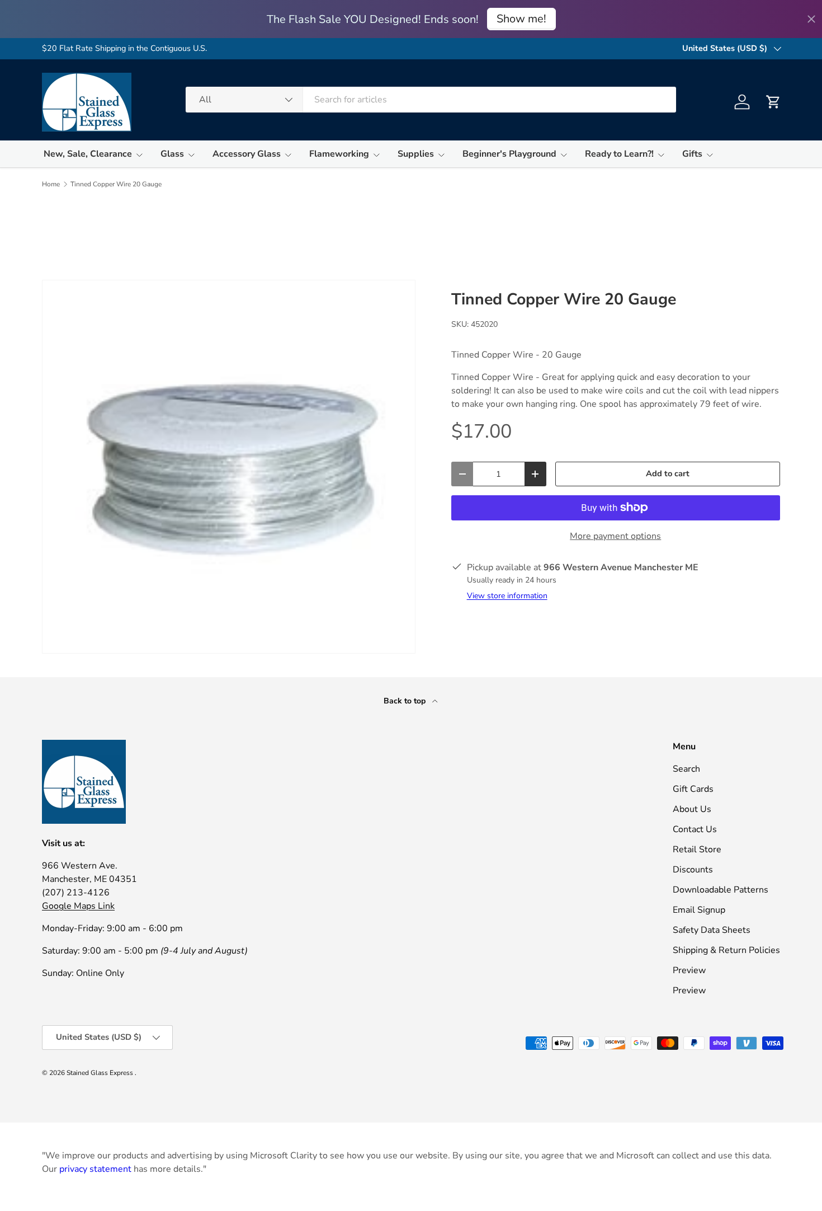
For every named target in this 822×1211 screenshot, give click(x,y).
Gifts (692, 154)
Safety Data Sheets (711, 930)
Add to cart (667, 473)
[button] (773, 102)
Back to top (406, 701)
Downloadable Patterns (720, 890)
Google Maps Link (78, 906)
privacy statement (95, 1169)
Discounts (693, 869)
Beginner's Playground (509, 154)
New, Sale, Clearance (88, 154)
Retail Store (697, 849)
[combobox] (431, 99)
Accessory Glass (246, 154)
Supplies (416, 154)
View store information (507, 595)
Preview (689, 970)
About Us (692, 809)
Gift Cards (693, 789)
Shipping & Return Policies (726, 950)
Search (686, 769)
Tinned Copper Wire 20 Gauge (116, 184)
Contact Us (695, 829)
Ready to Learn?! (619, 154)
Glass (172, 154)
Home (51, 184)
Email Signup (699, 910)
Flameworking (339, 154)
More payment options (615, 536)
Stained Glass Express (101, 1072)
